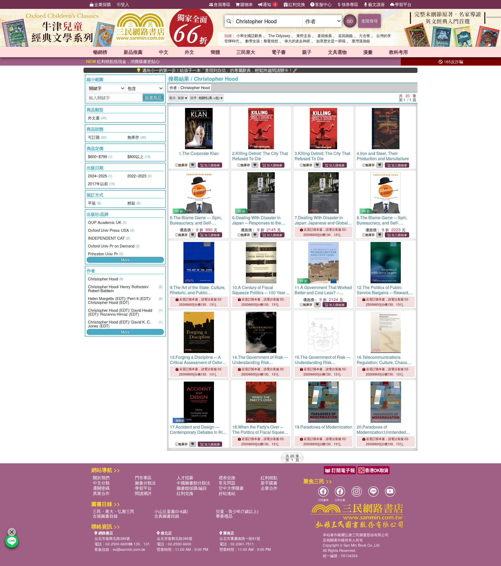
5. (196, 223)
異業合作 (101, 493)
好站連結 (227, 493)
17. (198, 432)
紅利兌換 (296, 4)
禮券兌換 (227, 478)
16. (382, 365)
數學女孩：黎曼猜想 (261, 40)
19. (323, 427)
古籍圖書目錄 (105, 516)
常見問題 (227, 483)
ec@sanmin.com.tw (129, 549)
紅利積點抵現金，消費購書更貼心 (123, 61)
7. (322, 225)
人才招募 (185, 478)
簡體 (215, 52)
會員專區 (222, 4)
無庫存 (183, 165)
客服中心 (323, 4)
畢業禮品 (224, 516)
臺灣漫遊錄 (361, 40)
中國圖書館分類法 (193, 483)
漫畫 (368, 52)
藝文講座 (376, 4)
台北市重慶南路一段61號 (239, 538)
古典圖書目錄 (166, 516)
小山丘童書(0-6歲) (171, 511)
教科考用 (398, 52)
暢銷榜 (100, 52)
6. (256, 223)
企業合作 (269, 488)
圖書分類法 (145, 483)
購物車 (246, 4)
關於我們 (101, 478)
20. (381, 435)
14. (260, 362)
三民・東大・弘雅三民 (113, 511)
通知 (269, 4)
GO (350, 21)
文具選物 (337, 52)
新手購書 (269, 483)
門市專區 (143, 478)
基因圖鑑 (345, 35)
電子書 (279, 52)
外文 (189, 52)
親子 (307, 52)
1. (199, 153)
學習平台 (403, 4)
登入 (125, 4)
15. (322, 362)
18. (260, 432)
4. (383, 155)
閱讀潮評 (143, 493)
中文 (163, 52)
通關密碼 (101, 488)
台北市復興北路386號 (112, 538)
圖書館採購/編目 (192, 488)
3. (322, 155)
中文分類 (101, 483)
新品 (133, 52)
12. (383, 295)
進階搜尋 (369, 21)
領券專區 (350, 4)
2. (260, 155)
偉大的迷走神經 (297, 40)
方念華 (364, 35)
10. (259, 295)
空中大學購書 (231, 488)
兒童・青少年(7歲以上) (237, 511)
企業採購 (102, 4)
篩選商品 (153, 98)
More (125, 259)
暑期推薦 (324, 35)
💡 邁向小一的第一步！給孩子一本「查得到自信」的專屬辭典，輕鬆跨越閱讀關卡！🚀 (197, 70)
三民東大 (245, 52)
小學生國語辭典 (249, 35)
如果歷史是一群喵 (330, 40)
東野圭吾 (303, 35)
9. (197, 292)
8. (382, 223)
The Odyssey (279, 35)
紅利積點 (269, 478)
